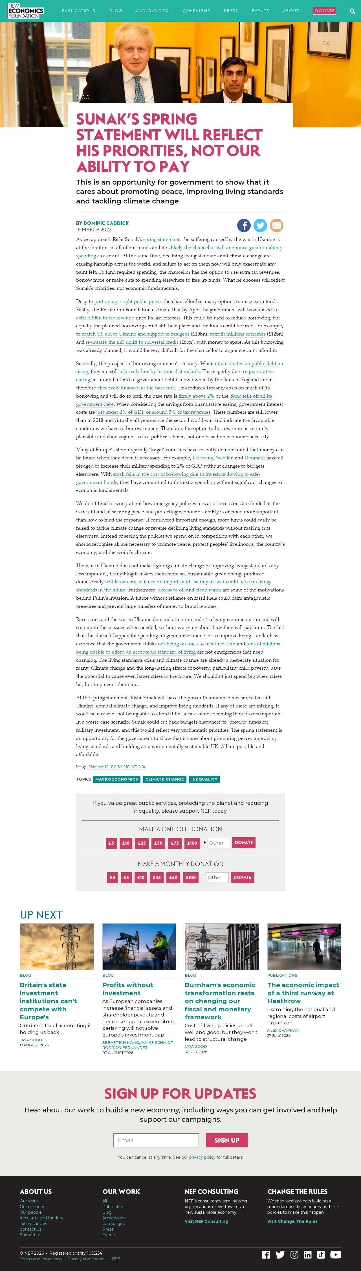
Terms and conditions (41, 1258)
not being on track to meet (196, 644)
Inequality (204, 779)
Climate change (165, 779)
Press (231, 10)
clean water (208, 590)
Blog (115, 10)
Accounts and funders (41, 1217)
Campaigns (196, 10)
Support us (30, 1234)
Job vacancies (33, 1223)
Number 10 (98, 767)
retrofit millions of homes (237, 334)
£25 (142, 843)
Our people (31, 1212)
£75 (175, 843)
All (104, 1201)
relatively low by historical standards (159, 371)
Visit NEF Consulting (206, 1221)
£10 (125, 843)
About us (36, 1191)
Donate (324, 10)
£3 (112, 877)
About (291, 10)
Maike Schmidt (157, 1042)
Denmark (255, 458)
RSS (116, 1258)
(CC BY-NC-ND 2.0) (127, 767)
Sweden (225, 458)
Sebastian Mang (120, 1042)
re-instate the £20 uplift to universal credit (132, 342)
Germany (203, 458)
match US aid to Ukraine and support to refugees (135, 334)
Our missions (32, 1206)
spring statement (161, 239)
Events (260, 10)
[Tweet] (261, 225)
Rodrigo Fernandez (125, 1047)
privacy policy (202, 1157)
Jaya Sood (31, 1040)
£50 (158, 843)
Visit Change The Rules (292, 1221)
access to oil (171, 590)
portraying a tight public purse (127, 301)
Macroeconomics (116, 779)
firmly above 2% (196, 396)
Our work (29, 1201)
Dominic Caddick (106, 223)
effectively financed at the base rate (136, 388)
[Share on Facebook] (244, 225)
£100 (192, 843)
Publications (79, 10)
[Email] (277, 225)
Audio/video (152, 10)
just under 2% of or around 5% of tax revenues (153, 412)
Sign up (226, 1140)
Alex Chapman (283, 1030)
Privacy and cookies (86, 1258)
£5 (111, 843)
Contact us (30, 1229)
